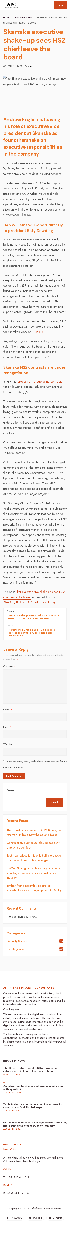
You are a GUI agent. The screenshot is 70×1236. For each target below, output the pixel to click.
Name (7, 709)
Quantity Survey (17, 941)
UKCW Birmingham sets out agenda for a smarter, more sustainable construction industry (34, 873)
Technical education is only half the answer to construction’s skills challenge (34, 857)
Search (12, 790)
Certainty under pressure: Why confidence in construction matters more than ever (33, 615)
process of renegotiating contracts (39, 381)
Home (6, 17)
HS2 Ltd (37, 332)
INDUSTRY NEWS (14, 1060)
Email (7, 727)
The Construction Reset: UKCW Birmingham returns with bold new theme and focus (35, 832)
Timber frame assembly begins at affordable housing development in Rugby (34, 888)
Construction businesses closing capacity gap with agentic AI (33, 1087)
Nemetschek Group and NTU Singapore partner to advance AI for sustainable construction (31, 630)
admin (31, 66)
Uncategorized (23, 17)
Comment (9, 666)
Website (7, 744)
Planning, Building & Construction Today (29, 602)
